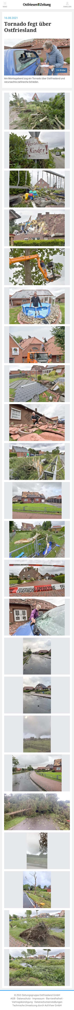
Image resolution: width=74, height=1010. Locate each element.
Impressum (38, 998)
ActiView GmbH (53, 1005)
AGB (12, 998)
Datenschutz (24, 998)
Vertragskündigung (22, 1002)
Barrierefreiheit (54, 998)
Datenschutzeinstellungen (48, 1002)
